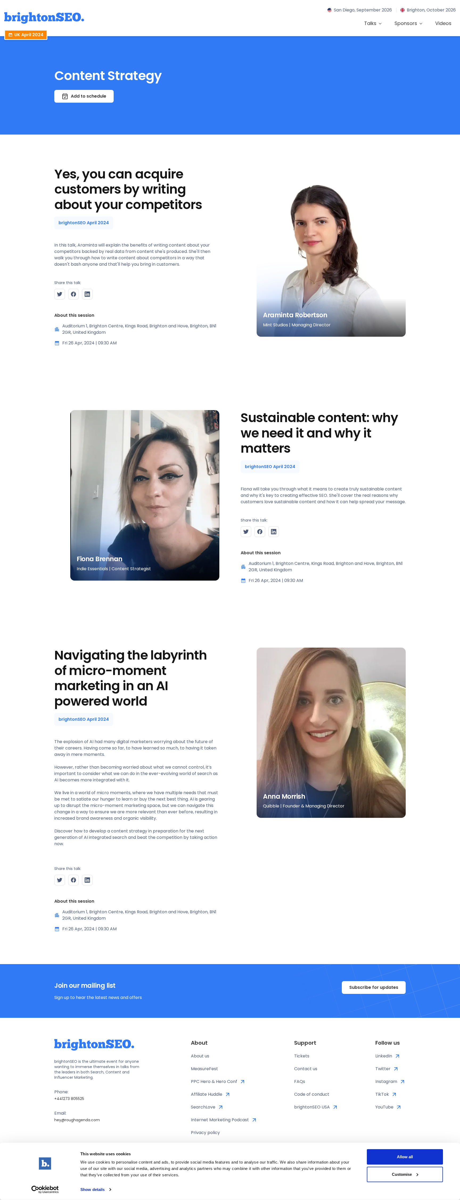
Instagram (386, 1081)
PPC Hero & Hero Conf (214, 1081)
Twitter (383, 1069)
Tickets (301, 1056)
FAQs (299, 1081)
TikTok (382, 1094)
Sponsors (406, 23)
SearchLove (203, 1107)
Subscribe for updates (373, 987)
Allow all (405, 1157)
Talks (370, 23)
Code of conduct (311, 1094)
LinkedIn (383, 1056)
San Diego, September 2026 (363, 10)
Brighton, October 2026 (431, 10)
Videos (443, 23)
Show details (92, 1189)
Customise (402, 1174)
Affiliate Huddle (206, 1094)
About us (200, 1056)
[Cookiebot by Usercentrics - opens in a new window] (45, 1190)
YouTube (384, 1107)
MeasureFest (204, 1069)
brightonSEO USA (312, 1107)
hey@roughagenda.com (77, 1120)
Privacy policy (205, 1133)
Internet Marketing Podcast (220, 1120)
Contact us (305, 1069)
